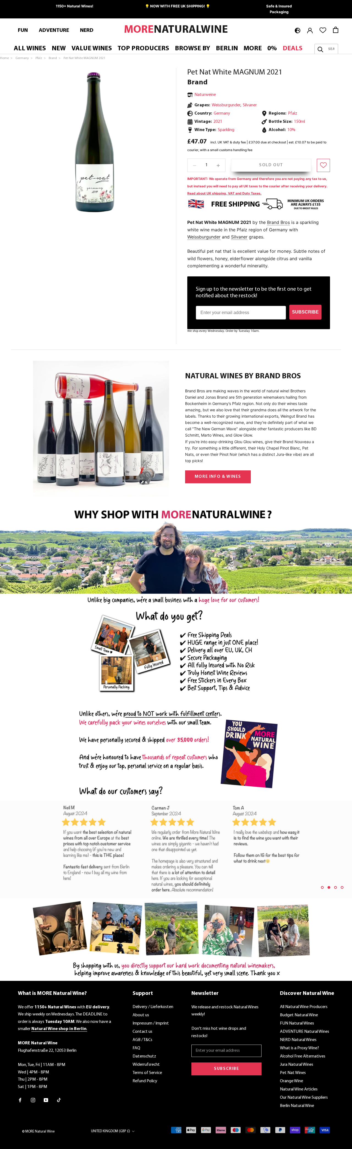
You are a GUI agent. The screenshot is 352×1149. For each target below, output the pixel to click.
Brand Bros (278, 222)
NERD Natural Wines (298, 1040)
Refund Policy (145, 1081)
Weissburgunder (226, 105)
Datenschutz (144, 1056)
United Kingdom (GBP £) (110, 1131)
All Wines (30, 48)
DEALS (292, 48)
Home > (6, 58)
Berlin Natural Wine (297, 1106)
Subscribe (226, 1069)
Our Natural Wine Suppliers (304, 1097)
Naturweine (205, 95)
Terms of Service (147, 1073)
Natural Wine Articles (299, 1089)
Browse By (192, 48)
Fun (23, 30)
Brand (197, 82)
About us (141, 1015)
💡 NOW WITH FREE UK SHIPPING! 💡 (177, 6)
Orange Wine (291, 1081)
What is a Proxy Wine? (299, 1048)
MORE (253, 48)
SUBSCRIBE (305, 312)
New (59, 48)
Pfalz (292, 113)
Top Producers (143, 48)
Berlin (227, 48)
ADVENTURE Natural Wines (304, 1031)
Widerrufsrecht (146, 1064)
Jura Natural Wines (296, 1064)
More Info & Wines (218, 476)
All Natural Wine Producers (304, 1007)
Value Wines (92, 48)
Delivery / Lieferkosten (153, 1007)
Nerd (87, 30)
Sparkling (226, 129)
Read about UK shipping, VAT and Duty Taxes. (224, 193)
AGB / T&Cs (142, 1040)
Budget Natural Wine (299, 1015)
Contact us (142, 1031)
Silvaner (250, 105)
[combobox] (331, 49)
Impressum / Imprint (151, 1023)
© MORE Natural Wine (38, 1131)
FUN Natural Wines (297, 1023)
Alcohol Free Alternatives (302, 1056)
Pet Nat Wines (293, 1073)
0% (272, 48)
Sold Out (271, 165)
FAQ (136, 1048)
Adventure (54, 30)
